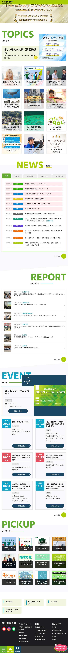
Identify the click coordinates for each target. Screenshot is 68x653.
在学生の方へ (44, 176)
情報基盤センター (40, 627)
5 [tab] (59, 21)
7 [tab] (63, 21)
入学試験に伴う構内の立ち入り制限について (37, 204)
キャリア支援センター (41, 630)
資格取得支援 (39, 636)
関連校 (54, 639)
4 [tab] (57, 21)
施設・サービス (56, 624)
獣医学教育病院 (23, 635)
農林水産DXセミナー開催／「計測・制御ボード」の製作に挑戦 (42, 238)
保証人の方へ (59, 176)
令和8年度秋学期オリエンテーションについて (38, 194)
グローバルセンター (40, 633)
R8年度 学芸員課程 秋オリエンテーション (36, 189)
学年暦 (54, 627)
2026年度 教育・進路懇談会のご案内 (35, 199)
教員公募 (21, 632)
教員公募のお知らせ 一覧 (32, 209)
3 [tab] (55, 21)
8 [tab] (64, 21)
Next (66, 21)
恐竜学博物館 (22, 638)
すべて (6, 176)
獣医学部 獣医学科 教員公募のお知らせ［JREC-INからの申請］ (43, 226)
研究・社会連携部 (24, 641)
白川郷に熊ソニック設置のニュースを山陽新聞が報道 (40, 214)
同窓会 (54, 636)
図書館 (37, 624)
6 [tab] (61, 21)
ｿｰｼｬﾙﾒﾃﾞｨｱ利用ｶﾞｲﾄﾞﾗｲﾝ (59, 633)
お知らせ (17, 176)
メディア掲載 (30, 176)
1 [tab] (52, 21)
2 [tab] (54, 21)
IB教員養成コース (40, 639)
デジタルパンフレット (25, 624)
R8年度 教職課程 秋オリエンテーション (36, 184)
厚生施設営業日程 (57, 630)
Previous (50, 21)
